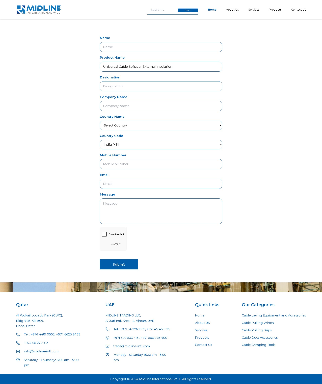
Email (104, 175)
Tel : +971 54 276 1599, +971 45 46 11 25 (141, 329)
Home (212, 9)
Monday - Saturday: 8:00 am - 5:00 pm (140, 357)
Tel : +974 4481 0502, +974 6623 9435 (52, 334)
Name (105, 38)
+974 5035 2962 (36, 343)
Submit (119, 264)
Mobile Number (113, 155)
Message (107, 194)
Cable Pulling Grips (257, 330)
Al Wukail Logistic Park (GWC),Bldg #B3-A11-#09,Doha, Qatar (39, 320)
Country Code (111, 136)
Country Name (112, 117)
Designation (110, 77)
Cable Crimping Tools (258, 345)
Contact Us (298, 9)
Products (275, 9)
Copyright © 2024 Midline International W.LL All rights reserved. (161, 379)
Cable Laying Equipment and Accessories (274, 315)
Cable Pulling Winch (258, 323)
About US (202, 323)
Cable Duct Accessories (260, 337)
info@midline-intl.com (41, 351)
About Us (232, 9)
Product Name (112, 57)
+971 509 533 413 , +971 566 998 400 (140, 338)
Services (253, 9)
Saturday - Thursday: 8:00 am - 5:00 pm (51, 362)
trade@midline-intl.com (131, 346)
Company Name (113, 97)
